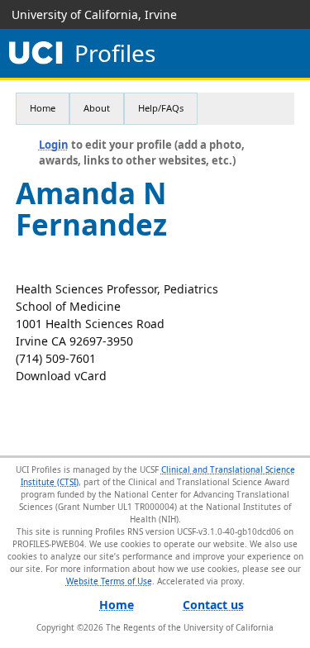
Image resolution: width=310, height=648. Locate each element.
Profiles (114, 53)
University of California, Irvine (94, 14)
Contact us (213, 604)
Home (42, 108)
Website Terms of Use (109, 581)
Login (54, 144)
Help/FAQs (161, 108)
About (96, 108)
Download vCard (61, 376)
